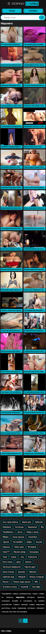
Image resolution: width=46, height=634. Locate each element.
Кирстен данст (30, 567)
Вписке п (6, 582)
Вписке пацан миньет (22, 582)
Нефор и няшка (32, 532)
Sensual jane (34, 552)
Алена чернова (18, 537)
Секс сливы (6, 631)
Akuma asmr (26, 522)
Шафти (29, 542)
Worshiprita (32, 547)
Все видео (33, 11)
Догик (19, 532)
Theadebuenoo (8, 532)
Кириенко (6, 547)
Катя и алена (7, 562)
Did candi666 (18, 542)
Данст (18, 562)
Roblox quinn (19, 547)
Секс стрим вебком (10, 522)
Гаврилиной (32, 527)
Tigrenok (5, 542)
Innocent (39, 542)
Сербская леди (8, 577)
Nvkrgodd (21, 577)
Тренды (12, 11)
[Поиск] (42, 17)
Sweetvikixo (32, 537)
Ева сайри (36, 587)
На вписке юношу (9, 587)
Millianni (5, 537)
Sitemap (42, 631)
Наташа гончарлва (36, 577)
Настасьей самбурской (11, 567)
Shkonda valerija (19, 552)
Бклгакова (19, 527)
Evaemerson (32, 557)
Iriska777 (6, 552)
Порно (24, 3)
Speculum (21, 572)
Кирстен (28, 562)
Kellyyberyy (6, 527)
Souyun (13, 557)
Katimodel (39, 522)
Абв (42, 527)
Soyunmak (24, 587)
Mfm (36, 582)
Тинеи (4, 557)
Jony (22, 557)
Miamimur (33, 572)
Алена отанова (8, 572)
